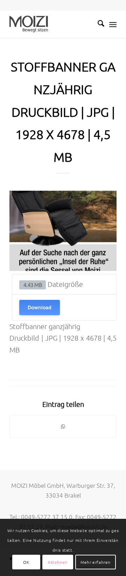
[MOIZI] (52, 24)
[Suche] (97, 24)
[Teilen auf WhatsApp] (63, 426)
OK (26, 562)
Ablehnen (58, 562)
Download (39, 307)
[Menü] (113, 24)
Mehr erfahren (95, 562)
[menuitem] (97, 24)
